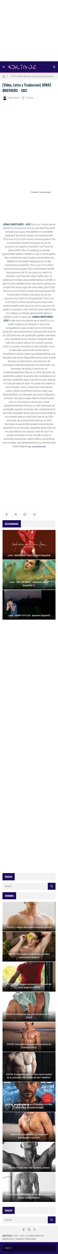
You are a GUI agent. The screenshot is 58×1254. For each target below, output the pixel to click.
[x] (16, 514)
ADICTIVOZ (13, 98)
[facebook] (6, 514)
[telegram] (34, 514)
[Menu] (3, 66)
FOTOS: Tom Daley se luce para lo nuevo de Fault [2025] (33, 76)
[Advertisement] (29, 32)
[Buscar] (54, 66)
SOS (44, 446)
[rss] (34, 1229)
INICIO (8, 1248)
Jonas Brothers (37, 446)
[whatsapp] (25, 514)
